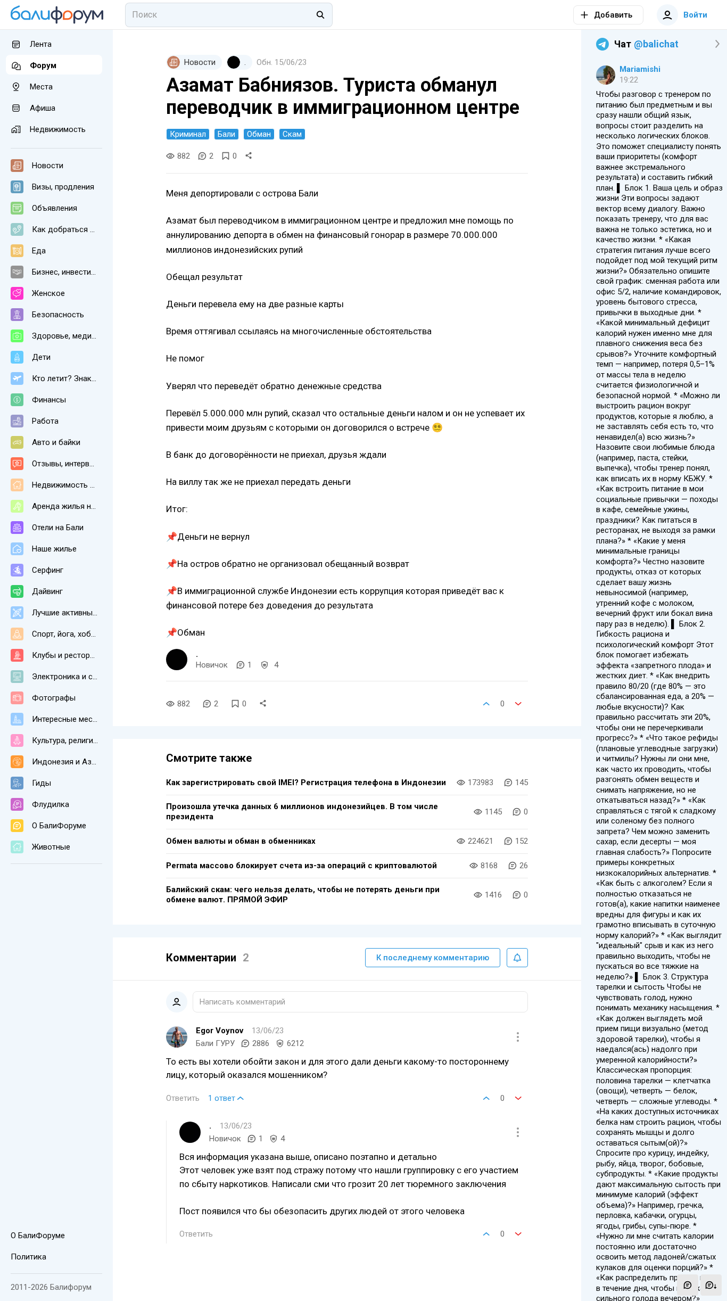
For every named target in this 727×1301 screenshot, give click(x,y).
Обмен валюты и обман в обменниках (241, 841)
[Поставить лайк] (486, 703)
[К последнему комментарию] (711, 1285)
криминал (188, 134)
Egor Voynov (219, 1030)
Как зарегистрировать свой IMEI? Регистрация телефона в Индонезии (306, 782)
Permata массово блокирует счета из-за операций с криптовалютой (301, 865)
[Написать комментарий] (687, 1285)
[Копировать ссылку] (248, 156)
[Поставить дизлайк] (518, 703)
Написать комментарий (242, 1002)
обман (259, 134)
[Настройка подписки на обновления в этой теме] (517, 957)
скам (292, 134)
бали (226, 134)
